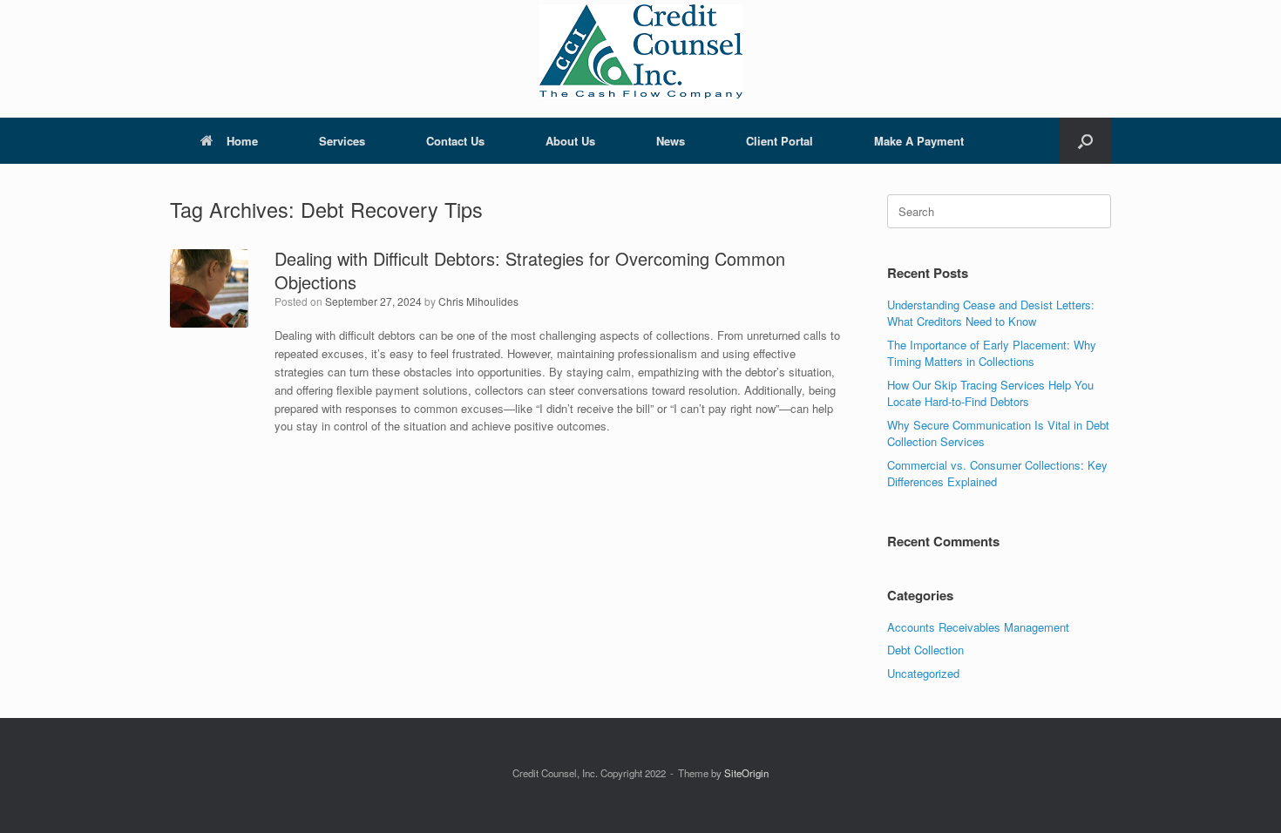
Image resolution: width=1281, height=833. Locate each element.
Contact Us (455, 140)
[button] (1085, 141)
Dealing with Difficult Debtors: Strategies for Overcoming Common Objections (529, 270)
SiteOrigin (746, 773)
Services (342, 140)
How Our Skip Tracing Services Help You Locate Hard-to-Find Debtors (990, 393)
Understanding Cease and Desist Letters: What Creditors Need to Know (991, 313)
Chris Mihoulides (478, 301)
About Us (570, 140)
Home (242, 140)
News (670, 140)
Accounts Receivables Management (978, 627)
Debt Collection (925, 649)
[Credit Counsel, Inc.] (640, 51)
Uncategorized (923, 673)
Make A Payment (919, 140)
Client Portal (779, 140)
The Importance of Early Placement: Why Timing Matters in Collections (991, 353)
